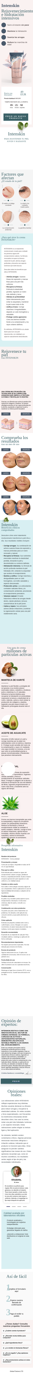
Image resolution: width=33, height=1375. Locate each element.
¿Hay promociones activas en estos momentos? (16, 1361)
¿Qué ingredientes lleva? (13, 1343)
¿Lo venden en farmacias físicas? (17, 1348)
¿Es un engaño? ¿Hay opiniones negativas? (15, 1354)
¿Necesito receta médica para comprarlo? (14, 1336)
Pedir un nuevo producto (16, 117)
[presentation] (8, 1171)
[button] (8, 1206)
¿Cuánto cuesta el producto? (15, 1330)
